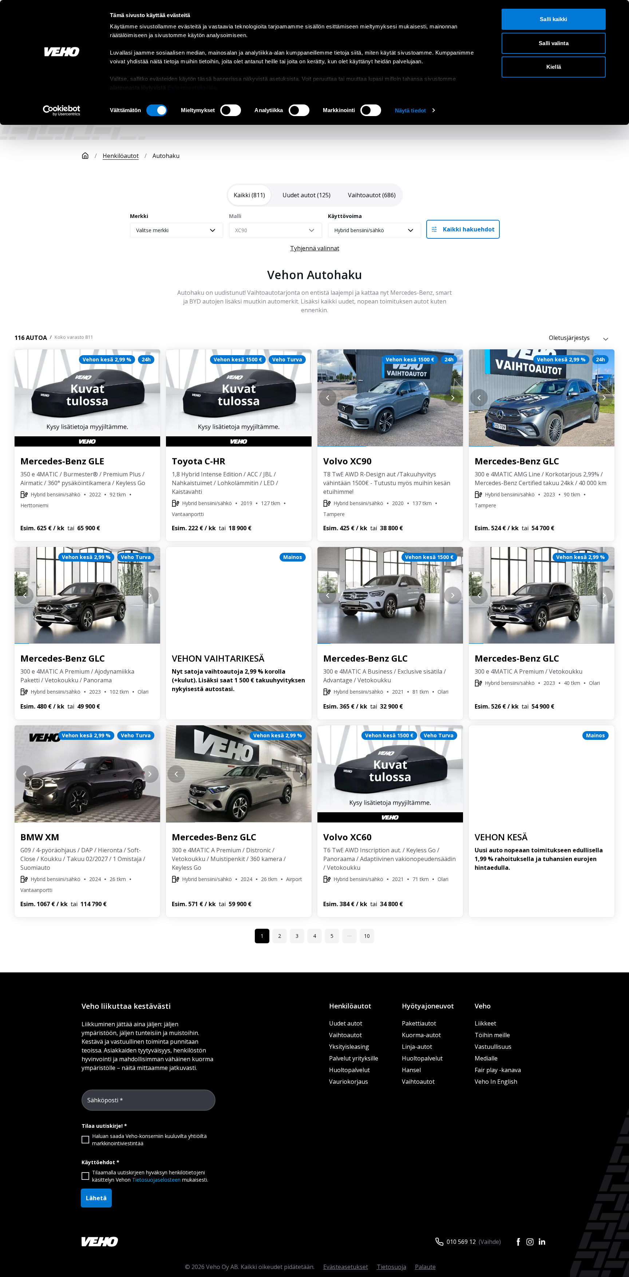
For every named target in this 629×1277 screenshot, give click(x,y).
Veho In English (496, 1082)
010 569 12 (461, 1242)
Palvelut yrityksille (353, 1058)
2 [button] (279, 935)
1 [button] (262, 935)
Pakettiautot (419, 1023)
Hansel (411, 1070)
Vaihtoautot (345, 1035)
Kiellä (553, 67)
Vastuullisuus (493, 1047)
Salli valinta (553, 43)
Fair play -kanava (498, 1070)
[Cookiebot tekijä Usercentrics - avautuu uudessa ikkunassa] (62, 110)
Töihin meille (492, 1035)
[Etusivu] (85, 155)
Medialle (486, 1058)
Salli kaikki (553, 19)
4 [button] (314, 935)
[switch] (230, 110)
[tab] (249, 195)
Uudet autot (345, 1023)
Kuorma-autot (421, 1035)
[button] (349, 936)
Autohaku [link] (166, 156)
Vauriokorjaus (348, 1082)
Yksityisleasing (349, 1047)
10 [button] (367, 935)
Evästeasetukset (345, 1267)
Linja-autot (417, 1047)
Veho (483, 1006)
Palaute (425, 1267)
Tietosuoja (391, 1267)
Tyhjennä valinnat (314, 248)
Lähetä (96, 1198)
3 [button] (297, 935)
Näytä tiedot (410, 110)
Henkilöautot (121, 156)
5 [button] (332, 935)
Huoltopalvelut (349, 1070)
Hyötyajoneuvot (428, 1006)
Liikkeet (485, 1023)
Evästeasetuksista (192, 87)
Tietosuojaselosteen (156, 1179)
